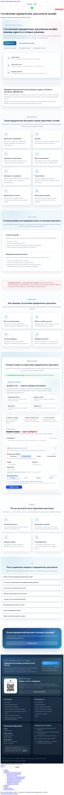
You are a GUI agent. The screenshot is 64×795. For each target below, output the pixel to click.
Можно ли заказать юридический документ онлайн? (18, 577)
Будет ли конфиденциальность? (12, 610)
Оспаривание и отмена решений (15, 778)
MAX (35, 4)
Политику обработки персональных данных (34, 481)
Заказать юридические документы (43, 706)
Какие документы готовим (26, 43)
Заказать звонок (59, 9)
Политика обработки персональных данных (15, 709)
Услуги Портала (39, 702)
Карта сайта (7, 702)
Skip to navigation (5, 1)
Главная (3, 17)
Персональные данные (7, 760)
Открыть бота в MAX (39, 691)
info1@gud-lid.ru (8, 730)
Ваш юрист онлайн (12, 775)
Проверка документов (13, 782)
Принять (15, 793)
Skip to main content (15, 1)
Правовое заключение (13, 784)
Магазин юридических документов (43, 709)
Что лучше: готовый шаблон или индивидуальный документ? (21, 582)
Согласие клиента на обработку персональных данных (15, 712)
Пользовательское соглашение (18, 481)
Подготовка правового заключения (43, 711)
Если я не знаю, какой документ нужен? (15, 588)
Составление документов (13, 781)
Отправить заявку (14, 487)
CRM (36, 716)
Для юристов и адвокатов (41, 713)
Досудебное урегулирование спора (16, 777)
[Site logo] (32, 9)
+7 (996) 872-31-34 (9, 735)
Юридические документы (14, 774)
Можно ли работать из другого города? (14, 616)
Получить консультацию (51, 663)
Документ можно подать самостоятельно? (15, 593)
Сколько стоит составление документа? (15, 599)
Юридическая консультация (14, 779)
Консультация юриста (40, 704)
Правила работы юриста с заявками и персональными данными (13, 718)
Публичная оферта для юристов (12, 715)
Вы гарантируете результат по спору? (14, 604)
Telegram (29, 4)
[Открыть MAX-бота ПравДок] (10, 686)
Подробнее (7, 793)
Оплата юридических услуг (11, 704)
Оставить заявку (10, 43)
